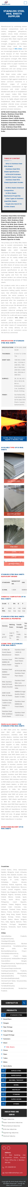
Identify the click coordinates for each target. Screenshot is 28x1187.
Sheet (5, 1043)
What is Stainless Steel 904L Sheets (13, 165)
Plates (5, 1050)
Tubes (5, 1058)
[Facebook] (8, 1148)
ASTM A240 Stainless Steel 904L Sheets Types (13, 175)
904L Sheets (10, 1047)
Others (16, 1104)
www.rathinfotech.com (14, 1185)
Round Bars (7, 1019)
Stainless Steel (16, 1015)
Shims (5, 1062)
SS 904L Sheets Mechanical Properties (12, 194)
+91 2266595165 (10, 1167)
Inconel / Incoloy (16, 1080)
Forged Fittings (8, 1035)
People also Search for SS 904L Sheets (13, 205)
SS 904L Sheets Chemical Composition (14, 189)
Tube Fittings (8, 1031)
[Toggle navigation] (25, 2)
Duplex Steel (16, 1071)
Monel (16, 1085)
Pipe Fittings (7, 1027)
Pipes (5, 1054)
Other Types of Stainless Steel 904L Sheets (13, 200)
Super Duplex (16, 1075)
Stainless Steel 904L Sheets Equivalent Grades (13, 181)
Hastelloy (16, 1090)
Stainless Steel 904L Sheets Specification (12, 170)
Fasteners (6, 1039)
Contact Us (12, 1003)
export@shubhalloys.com (13, 1173)
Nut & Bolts (7, 1066)
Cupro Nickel (16, 1099)
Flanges (6, 1023)
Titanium (16, 1094)
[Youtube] (4, 1148)
